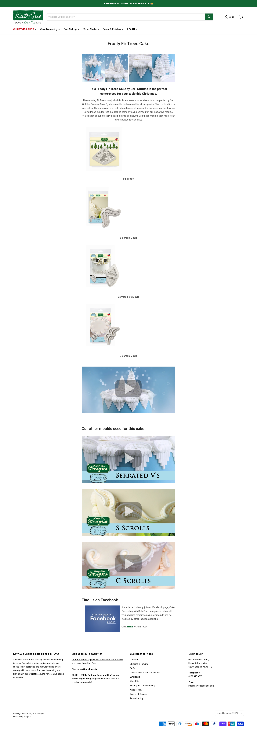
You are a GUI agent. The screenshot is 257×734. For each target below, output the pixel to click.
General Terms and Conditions (145, 672)
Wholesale (135, 677)
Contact (134, 659)
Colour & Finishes (112, 29)
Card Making (70, 29)
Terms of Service (138, 694)
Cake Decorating (49, 29)
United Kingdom (228, 713)
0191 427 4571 (195, 676)
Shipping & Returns (139, 664)
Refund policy (136, 698)
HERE (130, 626)
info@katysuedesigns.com (201, 685)
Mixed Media (90, 29)
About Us (134, 681)
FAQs (132, 668)
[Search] (209, 17)
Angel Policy (136, 689)
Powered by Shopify (21, 716)
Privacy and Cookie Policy (142, 685)
